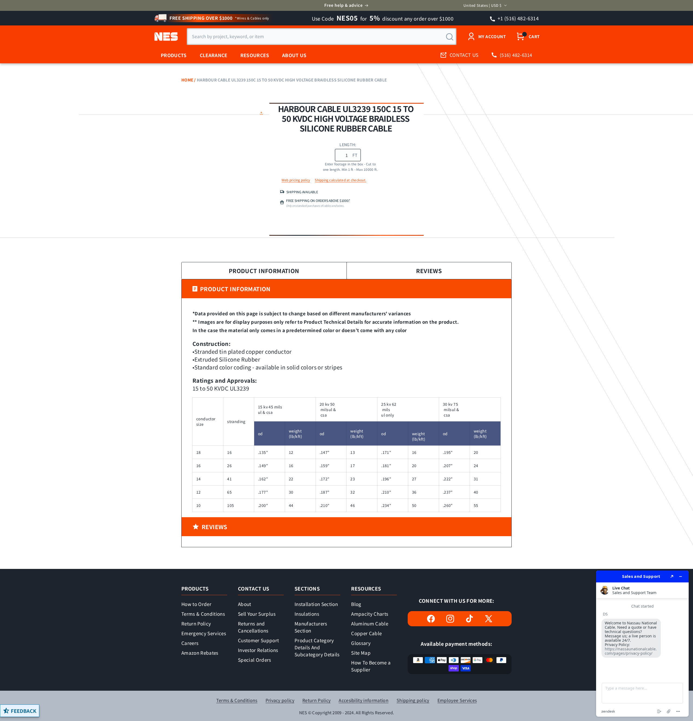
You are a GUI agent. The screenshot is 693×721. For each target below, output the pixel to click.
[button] (262, 113)
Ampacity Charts (369, 613)
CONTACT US (464, 54)
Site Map (361, 652)
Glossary (361, 643)
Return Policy (196, 623)
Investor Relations (258, 650)
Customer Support (258, 640)
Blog (356, 604)
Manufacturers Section (311, 627)
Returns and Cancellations (253, 627)
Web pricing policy (296, 180)
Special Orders (254, 659)
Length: (347, 144)
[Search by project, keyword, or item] (450, 37)
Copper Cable (366, 633)
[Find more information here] (642, 643)
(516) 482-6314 (516, 54)
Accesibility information (363, 700)
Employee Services (457, 700)
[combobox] (322, 36)
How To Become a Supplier (371, 666)
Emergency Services (203, 633)
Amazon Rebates (199, 652)
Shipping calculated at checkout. (340, 180)
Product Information (264, 271)
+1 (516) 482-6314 (517, 18)
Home (187, 80)
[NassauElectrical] (165, 36)
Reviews (429, 271)
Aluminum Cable (369, 623)
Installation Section (316, 604)
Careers (189, 643)
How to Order (196, 604)
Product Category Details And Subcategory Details (317, 647)
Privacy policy (280, 700)
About (244, 604)
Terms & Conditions (203, 613)
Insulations (307, 613)
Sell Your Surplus (257, 613)
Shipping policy (413, 700)
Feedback (23, 710)
